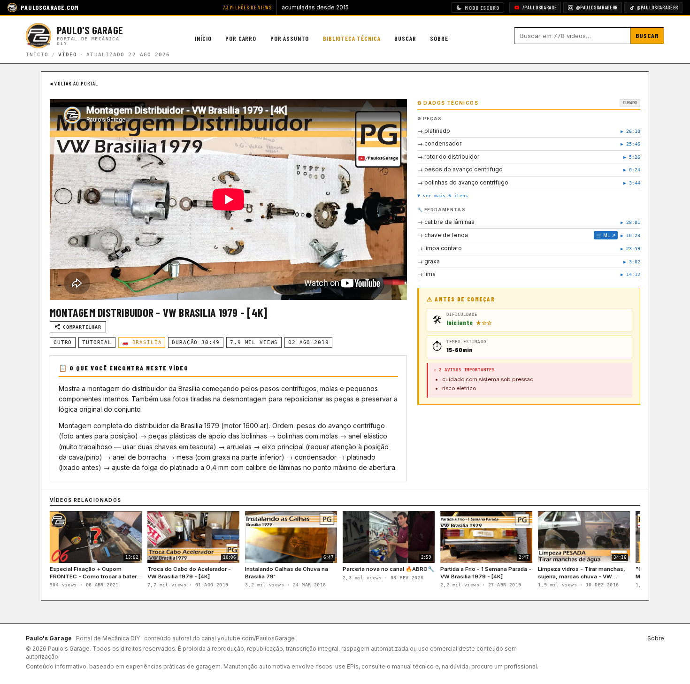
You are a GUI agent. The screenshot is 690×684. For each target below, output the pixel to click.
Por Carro (240, 38)
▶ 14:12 (630, 274)
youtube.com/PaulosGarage (256, 638)
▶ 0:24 (631, 169)
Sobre (439, 38)
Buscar (405, 38)
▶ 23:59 (630, 248)
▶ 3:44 (631, 182)
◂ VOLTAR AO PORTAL (74, 83)
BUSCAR (647, 35)
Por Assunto (289, 38)
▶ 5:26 (631, 157)
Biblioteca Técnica (351, 38)
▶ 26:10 (630, 131)
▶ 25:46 (630, 143)
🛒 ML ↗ (605, 235)
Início (203, 38)
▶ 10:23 (630, 235)
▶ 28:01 (630, 222)
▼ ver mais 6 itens (442, 195)
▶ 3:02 (631, 261)
